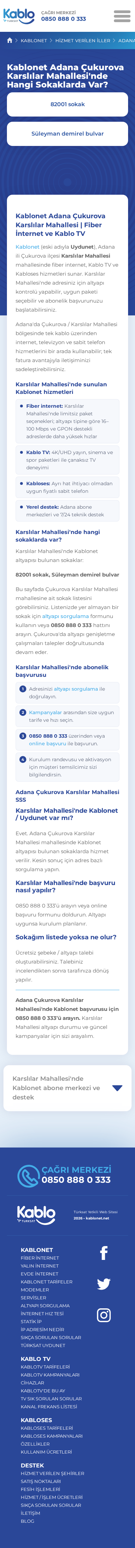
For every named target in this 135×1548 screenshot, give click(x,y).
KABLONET (34, 40)
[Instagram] (103, 1315)
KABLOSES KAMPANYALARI (52, 1436)
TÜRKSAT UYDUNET (43, 1345)
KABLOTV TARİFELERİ (45, 1367)
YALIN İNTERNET (39, 1266)
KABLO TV (36, 1359)
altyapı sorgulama (65, 616)
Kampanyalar (45, 712)
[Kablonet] (19, 17)
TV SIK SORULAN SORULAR (51, 1398)
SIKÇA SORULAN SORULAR (51, 1337)
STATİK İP (31, 1321)
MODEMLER (35, 1289)
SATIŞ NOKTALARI (41, 1481)
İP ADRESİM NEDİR (42, 1329)
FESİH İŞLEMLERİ (40, 1489)
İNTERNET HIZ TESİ (42, 1313)
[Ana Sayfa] (9, 40)
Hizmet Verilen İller (82, 40)
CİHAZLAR (32, 1382)
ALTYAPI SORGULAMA (45, 1305)
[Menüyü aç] (122, 15)
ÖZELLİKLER (35, 1444)
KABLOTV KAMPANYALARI (50, 1374)
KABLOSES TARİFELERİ (47, 1428)
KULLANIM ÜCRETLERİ (46, 1452)
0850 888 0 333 (63, 16)
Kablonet (27, 246)
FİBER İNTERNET (40, 1258)
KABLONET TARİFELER (46, 1281)
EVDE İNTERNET (39, 1274)
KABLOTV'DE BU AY (43, 1390)
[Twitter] (103, 1284)
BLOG (27, 1521)
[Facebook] (103, 1253)
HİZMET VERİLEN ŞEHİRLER (52, 1473)
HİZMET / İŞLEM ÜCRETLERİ (52, 1497)
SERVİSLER (33, 1297)
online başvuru (47, 743)
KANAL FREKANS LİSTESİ (49, 1406)
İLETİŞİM (30, 1513)
